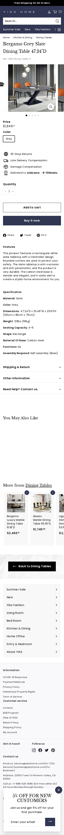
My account (10, 732)
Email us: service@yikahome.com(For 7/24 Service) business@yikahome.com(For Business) (29, 767)
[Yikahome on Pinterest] (53, 750)
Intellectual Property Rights (19, 691)
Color (7, 132)
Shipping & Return (16, 367)
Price (6, 122)
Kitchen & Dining (23, 37)
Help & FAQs (10, 717)
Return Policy (11, 722)
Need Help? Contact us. (20, 389)
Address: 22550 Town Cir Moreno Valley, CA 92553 (29, 777)
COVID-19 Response (15, 677)
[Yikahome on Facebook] (40, 750)
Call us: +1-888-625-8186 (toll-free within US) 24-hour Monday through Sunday (30, 785)
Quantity (9, 184)
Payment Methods (14, 682)
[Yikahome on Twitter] (47, 750)
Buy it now (32, 220)
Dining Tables (44, 37)
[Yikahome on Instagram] (34, 750)
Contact (8, 708)
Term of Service (12, 696)
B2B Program (11, 712)
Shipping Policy (12, 727)
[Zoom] (50, 106)
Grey (9, 139)
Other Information (16, 378)
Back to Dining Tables (34, 566)
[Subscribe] (50, 822)
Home (6, 37)
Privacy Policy (11, 687)
